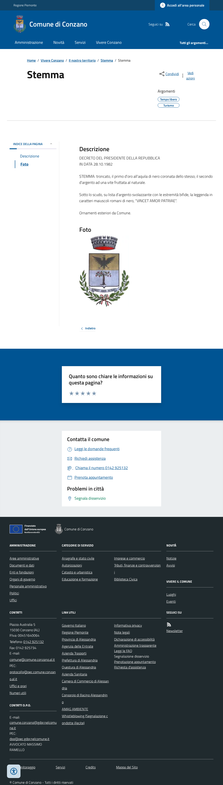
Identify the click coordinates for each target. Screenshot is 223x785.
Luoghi (171, 594)
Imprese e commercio (129, 558)
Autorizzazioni (72, 565)
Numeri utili (18, 692)
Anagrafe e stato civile (78, 558)
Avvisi (170, 565)
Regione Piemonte (25, 5)
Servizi (80, 42)
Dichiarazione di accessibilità (134, 639)
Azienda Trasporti (74, 653)
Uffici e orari (18, 686)
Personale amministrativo (28, 586)
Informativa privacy (128, 625)
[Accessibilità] (13, 771)
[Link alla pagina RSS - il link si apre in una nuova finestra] (167, 24)
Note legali (122, 632)
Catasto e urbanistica (77, 572)
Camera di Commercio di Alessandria (85, 684)
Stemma (107, 60)
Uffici (13, 600)
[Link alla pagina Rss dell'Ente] (169, 624)
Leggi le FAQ (123, 650)
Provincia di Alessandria (79, 639)
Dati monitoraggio (22, 767)
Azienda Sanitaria (74, 674)
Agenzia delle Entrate (77, 646)
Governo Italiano (74, 625)
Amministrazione (29, 42)
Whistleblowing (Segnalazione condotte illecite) (85, 719)
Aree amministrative (24, 558)
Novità (58, 42)
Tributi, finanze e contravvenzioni (137, 569)
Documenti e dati (22, 565)
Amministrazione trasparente (135, 645)
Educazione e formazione (80, 579)
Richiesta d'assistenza (130, 667)
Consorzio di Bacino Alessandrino (85, 698)
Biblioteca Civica (125, 579)
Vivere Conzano (109, 42)
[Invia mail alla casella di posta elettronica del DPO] (33, 725)
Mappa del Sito (127, 767)
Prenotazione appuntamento (135, 661)
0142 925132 (33, 641)
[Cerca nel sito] (202, 24)
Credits (91, 767)
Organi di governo (22, 579)
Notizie (171, 558)
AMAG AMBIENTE (75, 709)
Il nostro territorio (82, 60)
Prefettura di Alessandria (80, 660)
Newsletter (174, 630)
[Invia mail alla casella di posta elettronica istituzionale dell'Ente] (32, 659)
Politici (14, 593)
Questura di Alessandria (79, 667)
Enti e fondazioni (22, 572)
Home (31, 60)
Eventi (171, 601)
